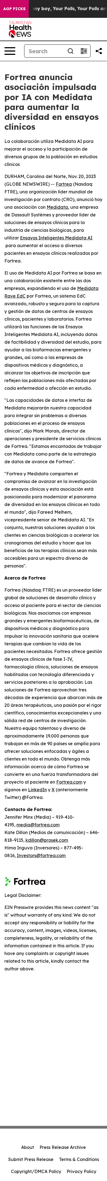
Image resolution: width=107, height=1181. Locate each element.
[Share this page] (99, 51)
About (27, 1147)
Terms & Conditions (79, 1159)
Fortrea (64, 184)
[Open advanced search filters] (83, 51)
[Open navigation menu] (9, 51)
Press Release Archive (63, 1147)
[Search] (70, 51)
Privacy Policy (81, 1171)
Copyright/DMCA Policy (36, 1171)
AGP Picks (14, 8)
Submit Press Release (31, 1159)
